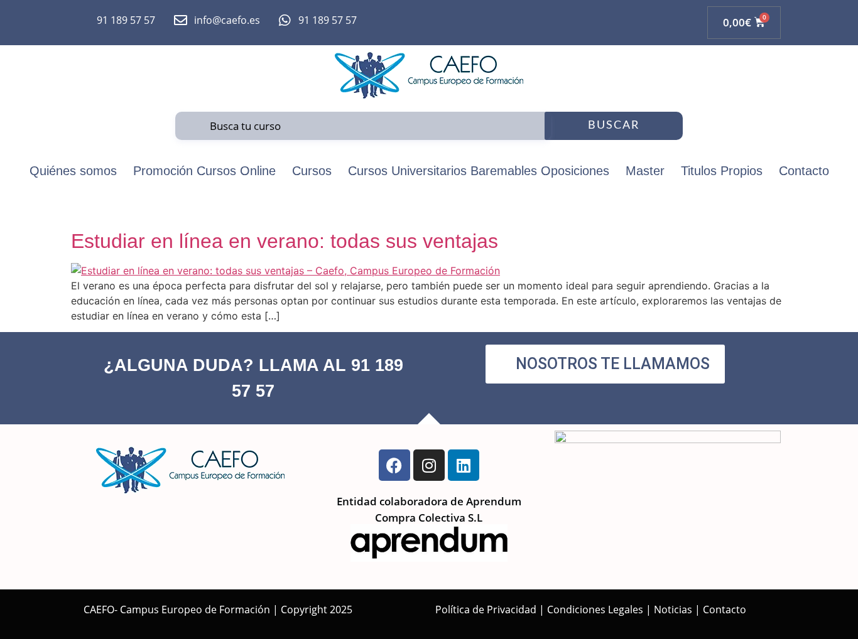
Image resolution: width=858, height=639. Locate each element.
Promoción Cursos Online (204, 171)
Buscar (613, 125)
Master (645, 171)
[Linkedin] (463, 465)
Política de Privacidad (485, 609)
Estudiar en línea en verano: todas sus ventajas (284, 241)
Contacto (804, 171)
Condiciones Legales (595, 609)
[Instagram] (429, 465)
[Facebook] (394, 465)
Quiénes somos (73, 171)
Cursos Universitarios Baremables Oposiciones (478, 171)
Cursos (312, 171)
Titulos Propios (722, 171)
